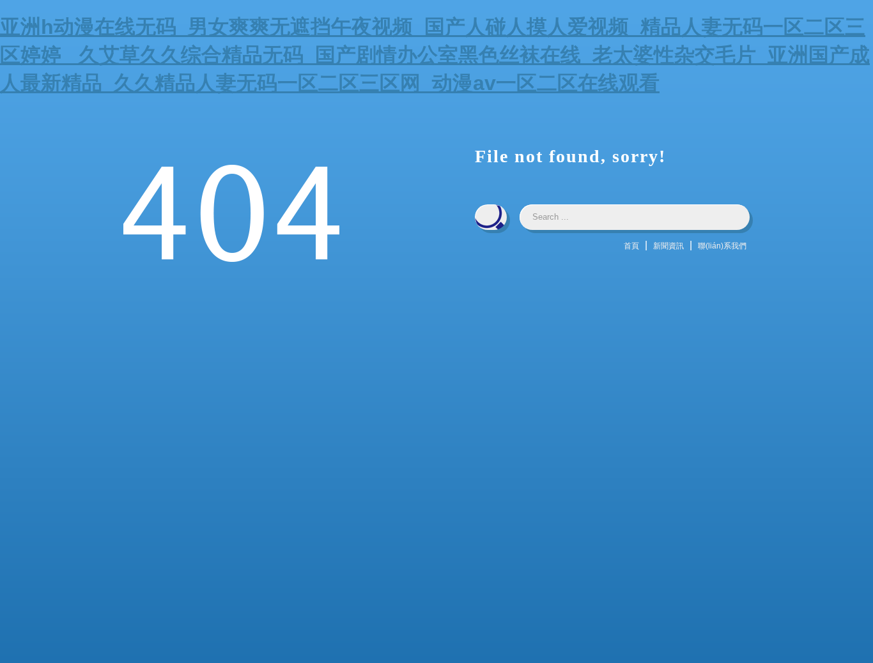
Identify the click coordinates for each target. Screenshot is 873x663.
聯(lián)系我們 (722, 245)
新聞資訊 (668, 245)
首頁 (631, 245)
